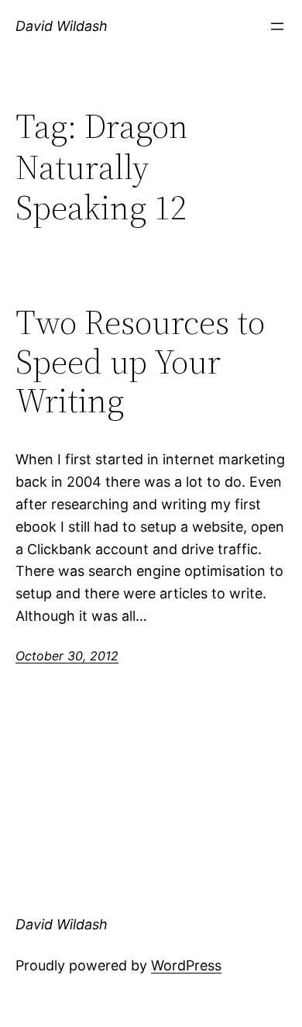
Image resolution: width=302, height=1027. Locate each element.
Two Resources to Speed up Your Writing (140, 362)
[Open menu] (277, 26)
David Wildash (61, 26)
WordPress (186, 965)
